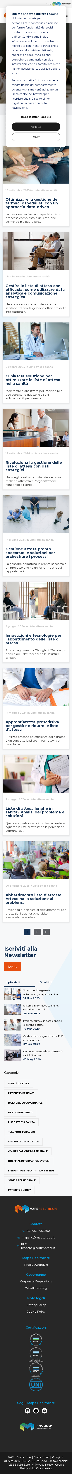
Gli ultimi (46, 982)
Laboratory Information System (31, 1170)
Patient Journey (19, 1190)
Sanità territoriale (22, 1180)
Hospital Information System (28, 1161)
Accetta (36, 126)
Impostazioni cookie (36, 117)
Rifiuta (36, 137)
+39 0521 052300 (38, 1231)
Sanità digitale (18, 1083)
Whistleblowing (36, 1288)
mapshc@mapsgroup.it (38, 1237)
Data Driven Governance (25, 1102)
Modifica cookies (41, 1468)
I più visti (13, 982)
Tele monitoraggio (21, 1131)
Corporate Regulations (36, 1281)
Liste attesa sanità (21, 1122)
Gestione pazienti (20, 1112)
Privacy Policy (36, 1305)
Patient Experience (21, 1093)
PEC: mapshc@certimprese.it (38, 1246)
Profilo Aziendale (36, 1264)
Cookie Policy (36, 1311)
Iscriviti (12, 966)
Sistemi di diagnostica (23, 1141)
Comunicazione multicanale (28, 1151)
